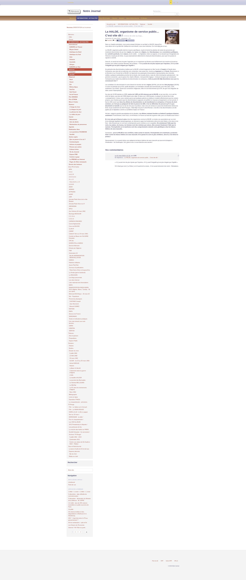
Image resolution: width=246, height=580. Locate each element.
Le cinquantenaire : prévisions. (78, 402)
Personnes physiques (75, 299)
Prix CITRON (73, 99)
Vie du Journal (74, 152)
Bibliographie (73, 394)
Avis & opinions (73, 335)
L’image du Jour (74, 107)
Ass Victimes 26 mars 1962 (77, 211)
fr (170, 2)
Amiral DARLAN (74, 363)
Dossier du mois (74, 350)
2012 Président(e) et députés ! (78, 424)
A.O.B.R (71, 184)
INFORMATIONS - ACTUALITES (87, 18)
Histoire (71, 345)
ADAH (71, 187)
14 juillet (70, 509)
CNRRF (71, 231)
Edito (70, 37)
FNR (70, 250)
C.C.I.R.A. (72, 216)
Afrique (71, 64)
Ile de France (73, 94)
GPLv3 (176, 561)
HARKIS (71, 260)
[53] (86, 532)
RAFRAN (71, 309)
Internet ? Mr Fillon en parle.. (77, 527)
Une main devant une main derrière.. (77, 322)
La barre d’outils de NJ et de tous (79, 449)
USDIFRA (72, 328)
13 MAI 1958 (73, 355)
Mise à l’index (73, 102)
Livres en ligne (73, 397)
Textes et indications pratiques (78, 319)
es (174, 2)
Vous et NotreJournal (132, 18)
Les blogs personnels (75, 277)
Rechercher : (157, 11)
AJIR (70, 197)
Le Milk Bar (72, 385)
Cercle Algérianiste (74, 223)
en (177, 2)
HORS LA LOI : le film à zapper (78, 412)
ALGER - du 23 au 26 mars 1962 (79, 360)
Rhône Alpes (73, 87)
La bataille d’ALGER (75, 377)
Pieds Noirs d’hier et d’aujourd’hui (79, 270)
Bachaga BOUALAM (75, 213)
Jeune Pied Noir (74, 265)
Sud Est (72, 89)
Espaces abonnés (74, 451)
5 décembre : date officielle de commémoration (77, 495)
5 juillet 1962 (73, 353)
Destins (71, 348)
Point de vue (130, 40)
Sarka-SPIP (169, 561)
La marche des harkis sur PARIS (79, 429)
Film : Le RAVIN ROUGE (76, 409)
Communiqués (74, 142)
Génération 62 (73, 253)
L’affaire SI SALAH (75, 368)
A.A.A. (71, 172)
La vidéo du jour (74, 114)
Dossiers (121, 18)
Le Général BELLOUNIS (76, 382)
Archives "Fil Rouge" (75, 434)
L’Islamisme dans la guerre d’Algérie (77, 371)
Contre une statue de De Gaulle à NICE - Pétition (79, 443)
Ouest (71, 82)
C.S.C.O (71, 218)
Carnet (71, 117)
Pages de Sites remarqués (77, 162)
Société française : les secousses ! (79, 432)
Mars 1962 (72, 392)
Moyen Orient (73, 49)
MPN (70, 169)
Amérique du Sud (75, 54)
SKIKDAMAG (73, 316)
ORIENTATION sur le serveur (79, 27)
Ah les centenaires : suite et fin (77, 522)
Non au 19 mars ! (74, 414)
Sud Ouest (72, 92)
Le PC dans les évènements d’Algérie (78, 388)
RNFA (70, 311)
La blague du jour (75, 109)
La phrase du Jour (75, 112)
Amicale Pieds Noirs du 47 (77, 204)
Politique (72, 72)
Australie (72, 62)
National (142, 24)
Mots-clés (71, 470)
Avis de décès (74, 122)
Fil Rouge (144, 18)
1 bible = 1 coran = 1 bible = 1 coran (79, 491)
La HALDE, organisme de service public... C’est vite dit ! (141, 157)
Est (70, 84)
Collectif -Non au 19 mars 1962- (78, 233)
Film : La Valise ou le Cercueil (78, 407)
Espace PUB (73, 154)
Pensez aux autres (75, 147)
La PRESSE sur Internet (77, 159)
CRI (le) (71, 240)
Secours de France (75, 314)
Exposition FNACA (74, 399)
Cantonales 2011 (74, 439)
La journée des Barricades (77, 380)
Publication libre (74, 129)
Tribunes (114, 18)
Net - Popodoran (74, 296)
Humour (71, 104)
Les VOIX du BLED (74, 422)
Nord (71, 79)
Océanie (72, 59)
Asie (70, 57)
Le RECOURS (73, 275)
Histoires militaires (74, 262)
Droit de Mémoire (74, 245)
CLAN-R (71, 228)
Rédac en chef (73, 456)
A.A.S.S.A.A (72, 177)
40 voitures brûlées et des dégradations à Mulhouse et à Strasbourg (77, 513)
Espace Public (73, 340)
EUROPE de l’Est (74, 67)
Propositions (72, 338)
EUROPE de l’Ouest (75, 47)
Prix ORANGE (73, 97)
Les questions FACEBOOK (78, 132)
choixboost (121, 40)
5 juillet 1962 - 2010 (75, 437)
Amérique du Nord (75, 52)
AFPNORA (72, 192)
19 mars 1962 (73, 358)
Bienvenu (72, 18)
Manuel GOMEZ (74, 306)
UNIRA (71, 326)
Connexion (71, 2)
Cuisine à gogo (74, 157)
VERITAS (71, 330)
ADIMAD (71, 189)
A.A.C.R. (71, 174)
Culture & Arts (74, 149)
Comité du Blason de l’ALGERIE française (78, 237)
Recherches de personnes (78, 124)
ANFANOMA (72, 206)
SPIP (162, 561)
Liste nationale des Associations (78, 282)
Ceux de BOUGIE (74, 226)
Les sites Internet (74, 280)
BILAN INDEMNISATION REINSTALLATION (76, 256)
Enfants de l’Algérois (75, 248)
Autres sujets (73, 137)
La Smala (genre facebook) (77, 272)
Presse (71, 39)
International (73, 44)
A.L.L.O (71, 179)
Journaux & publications (76, 267)
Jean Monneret (74, 304)
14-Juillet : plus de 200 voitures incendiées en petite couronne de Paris (78, 505)
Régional (72, 77)
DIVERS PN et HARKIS (76, 243)
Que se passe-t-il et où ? (77, 139)
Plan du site (155, 561)
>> (177, 14)
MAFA (71, 285)
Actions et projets (75, 144)
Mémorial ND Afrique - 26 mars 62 (79, 294)
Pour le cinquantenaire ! (76, 419)
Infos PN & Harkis (104, 18)
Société (150, 24)
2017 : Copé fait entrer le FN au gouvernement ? (78, 519)
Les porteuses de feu (75, 427)
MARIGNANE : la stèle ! (76, 417)
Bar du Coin (73, 454)
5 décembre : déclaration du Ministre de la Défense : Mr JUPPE (79, 499)
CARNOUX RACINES (75, 221)
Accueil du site (111, 24)
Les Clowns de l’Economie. (76, 525)
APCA (70, 209)
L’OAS (71, 375)
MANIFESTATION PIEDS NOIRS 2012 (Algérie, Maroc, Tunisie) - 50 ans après (79, 289)
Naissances (73, 119)
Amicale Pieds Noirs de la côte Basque (78, 200)
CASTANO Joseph (75, 301)
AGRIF (71, 194)
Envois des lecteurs (75, 164)
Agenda (71, 127)
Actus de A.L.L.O (74, 182)
